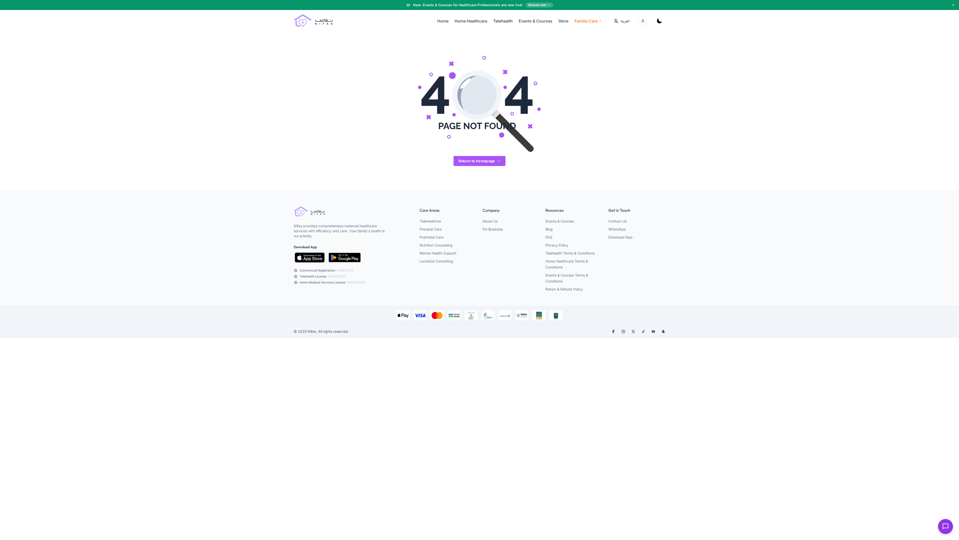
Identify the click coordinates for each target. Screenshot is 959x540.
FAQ (548, 237)
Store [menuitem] (563, 21)
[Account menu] (642, 21)
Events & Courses (559, 221)
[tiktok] (643, 332)
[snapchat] (663, 332)
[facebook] (613, 332)
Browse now (537, 5)
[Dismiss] (953, 5)
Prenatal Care (431, 229)
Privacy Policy (556, 245)
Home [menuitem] (443, 21)
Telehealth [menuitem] (503, 21)
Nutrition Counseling (436, 245)
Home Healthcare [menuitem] (471, 21)
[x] (633, 332)
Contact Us (617, 221)
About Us (490, 221)
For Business (492, 229)
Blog (549, 229)
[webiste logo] (342, 212)
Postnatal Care (432, 237)
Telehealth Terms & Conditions (570, 253)
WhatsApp (617, 229)
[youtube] (653, 332)
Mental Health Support (438, 253)
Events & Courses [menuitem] (535, 21)
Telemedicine (430, 221)
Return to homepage (477, 161)
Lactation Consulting (436, 261)
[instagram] (623, 332)
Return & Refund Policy (564, 289)
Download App (620, 237)
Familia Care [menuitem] (586, 21)
